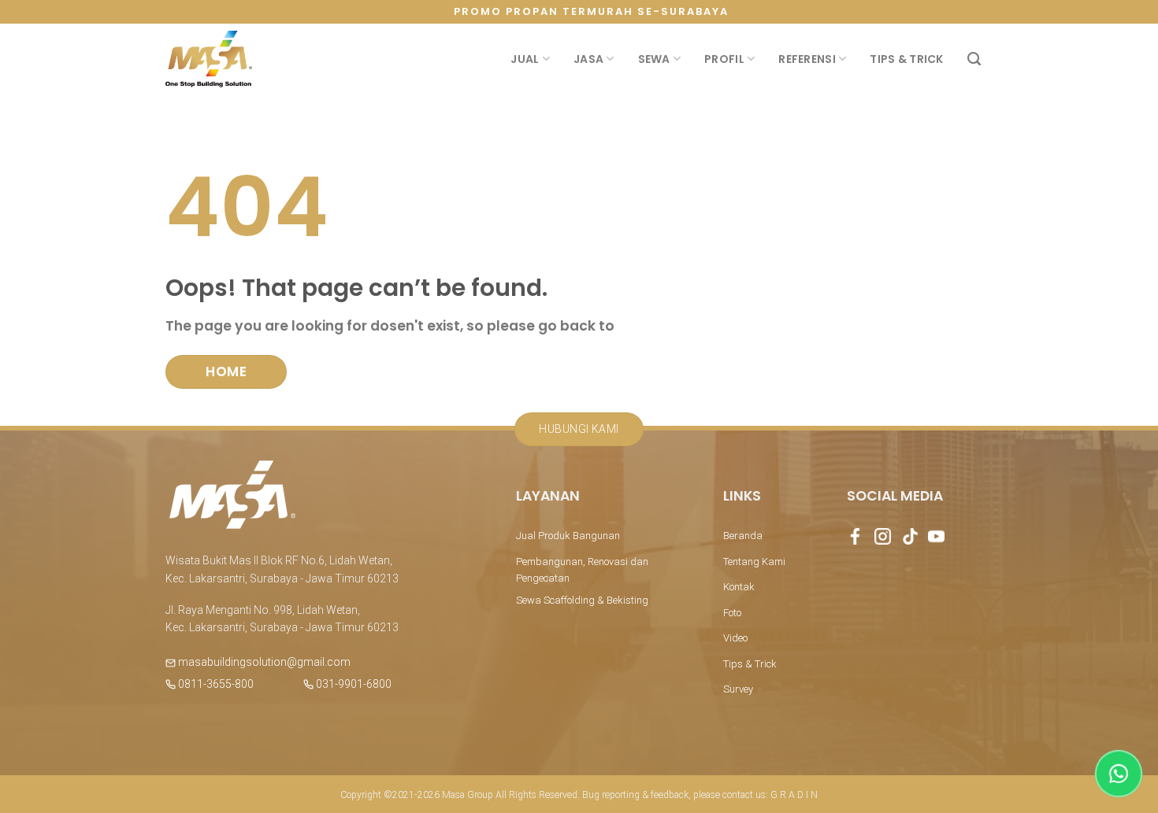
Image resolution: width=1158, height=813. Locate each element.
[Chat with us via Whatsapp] (1118, 773)
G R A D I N (794, 794)
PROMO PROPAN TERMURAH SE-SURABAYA (591, 11)
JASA (588, 59)
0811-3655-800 (215, 684)
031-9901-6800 (353, 684)
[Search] (974, 59)
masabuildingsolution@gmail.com (264, 662)
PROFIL (724, 59)
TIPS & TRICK (906, 59)
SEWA (654, 59)
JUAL (524, 59)
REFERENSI (807, 59)
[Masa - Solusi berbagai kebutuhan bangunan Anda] (208, 59)
